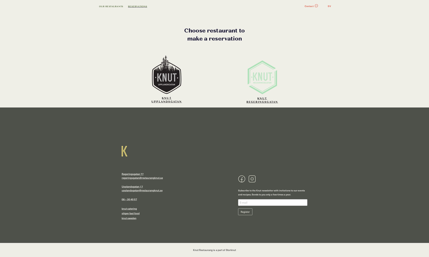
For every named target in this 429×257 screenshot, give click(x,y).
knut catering (129, 208)
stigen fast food (131, 213)
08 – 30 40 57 (129, 199)
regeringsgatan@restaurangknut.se (142, 178)
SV (329, 6)
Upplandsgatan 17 (132, 186)
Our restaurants (111, 6)
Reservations (137, 6)
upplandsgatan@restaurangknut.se (142, 190)
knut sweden (129, 218)
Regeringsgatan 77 (133, 174)
